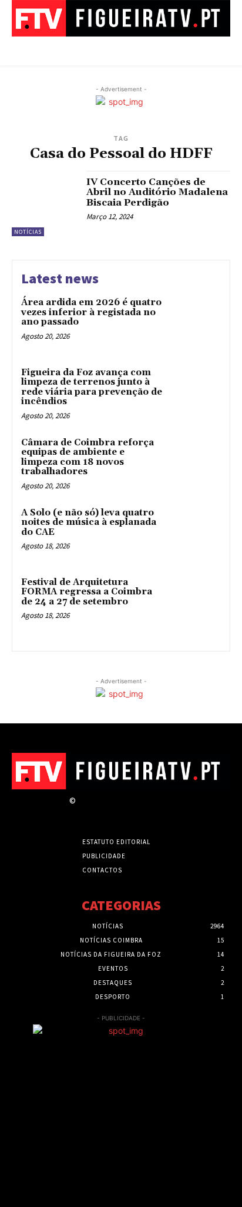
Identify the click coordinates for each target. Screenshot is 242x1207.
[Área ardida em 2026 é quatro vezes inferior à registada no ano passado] (195, 322)
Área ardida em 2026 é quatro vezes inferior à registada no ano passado (91, 312)
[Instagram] (103, 811)
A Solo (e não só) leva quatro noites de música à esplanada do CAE (88, 522)
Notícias (28, 232)
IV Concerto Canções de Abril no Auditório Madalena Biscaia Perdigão (157, 192)
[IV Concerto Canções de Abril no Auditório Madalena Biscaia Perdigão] (45, 204)
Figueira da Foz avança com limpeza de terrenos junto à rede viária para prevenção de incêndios (91, 387)
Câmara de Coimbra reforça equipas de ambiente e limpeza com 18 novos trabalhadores (87, 457)
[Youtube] (165, 811)
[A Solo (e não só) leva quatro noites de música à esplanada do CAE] (195, 532)
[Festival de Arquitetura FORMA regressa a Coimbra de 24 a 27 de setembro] (195, 601)
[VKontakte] (144, 811)
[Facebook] (83, 811)
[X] (124, 811)
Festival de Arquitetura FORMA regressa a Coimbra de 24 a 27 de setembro (86, 592)
